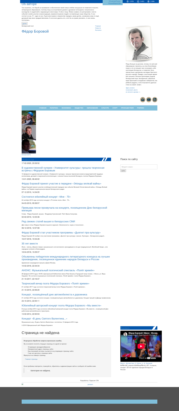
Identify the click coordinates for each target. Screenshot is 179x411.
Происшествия (127, 108)
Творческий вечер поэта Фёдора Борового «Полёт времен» (56, 283)
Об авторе (29, 4)
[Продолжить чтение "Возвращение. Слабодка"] (29, 146)
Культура (105, 108)
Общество (79, 108)
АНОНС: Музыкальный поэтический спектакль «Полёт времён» (58, 270)
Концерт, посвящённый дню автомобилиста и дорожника (54, 294)
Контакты (98, 30)
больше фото (26, 155)
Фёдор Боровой (35, 31)
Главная (98, 26)
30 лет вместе (30, 243)
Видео (115, 3)
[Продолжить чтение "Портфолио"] (29, 132)
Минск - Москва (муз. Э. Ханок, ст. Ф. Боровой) (136, 363)
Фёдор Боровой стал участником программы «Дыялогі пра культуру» (61, 232)
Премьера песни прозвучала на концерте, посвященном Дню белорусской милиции (64, 209)
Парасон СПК (94, 381)
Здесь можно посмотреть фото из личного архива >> (133, 90)
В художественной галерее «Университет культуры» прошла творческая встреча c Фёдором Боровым (63, 169)
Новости (98, 28)
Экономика (66, 108)
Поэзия (118, 1)
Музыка (110, 3)
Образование (92, 108)
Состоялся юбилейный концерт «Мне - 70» (46, 196)
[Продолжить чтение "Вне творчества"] (29, 117)
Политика (54, 108)
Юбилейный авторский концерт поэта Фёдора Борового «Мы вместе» (61, 305)
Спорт (114, 108)
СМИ (119, 3)
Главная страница (31, 359)
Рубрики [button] (140, 108)
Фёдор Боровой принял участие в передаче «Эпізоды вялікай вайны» (61, 183)
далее (24, 23)
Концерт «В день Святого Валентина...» (44, 318)
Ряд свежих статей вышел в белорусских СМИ (48, 221)
